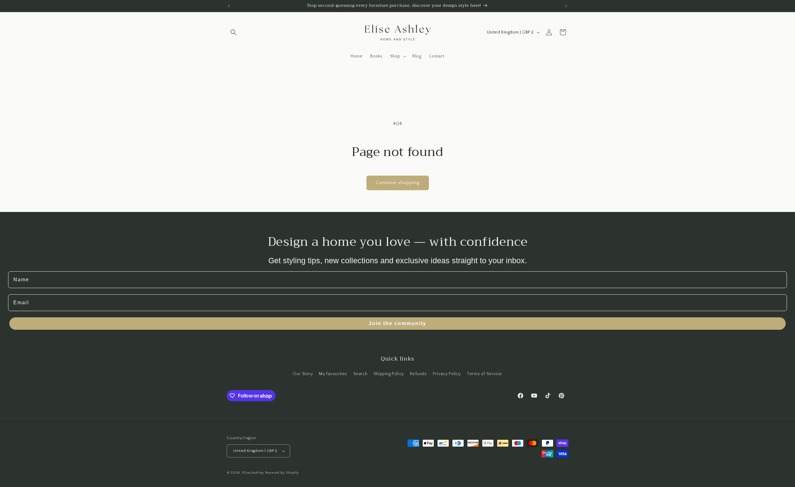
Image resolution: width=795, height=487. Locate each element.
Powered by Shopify (282, 473)
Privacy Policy (447, 373)
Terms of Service (484, 373)
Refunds (418, 373)
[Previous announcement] (229, 6)
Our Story (303, 373)
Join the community (397, 323)
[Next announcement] (566, 6)
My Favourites (333, 373)
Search (360, 373)
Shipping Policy (389, 373)
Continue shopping (398, 182)
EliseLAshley (253, 473)
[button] (233, 32)
